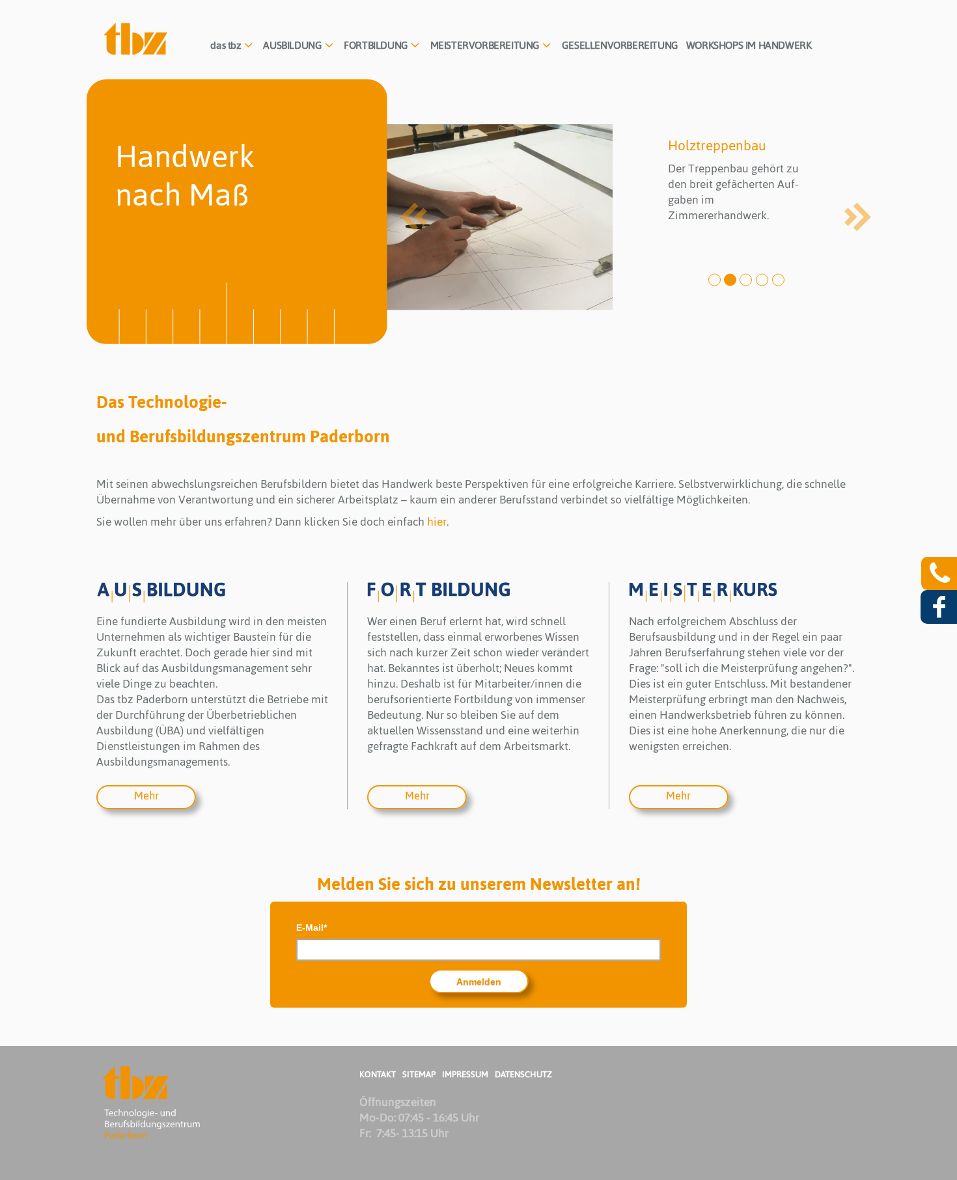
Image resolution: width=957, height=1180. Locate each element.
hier (437, 522)
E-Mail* (311, 927)
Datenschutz (523, 1074)
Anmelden (478, 981)
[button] (232, 45)
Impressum (465, 1074)
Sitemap (419, 1074)
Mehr (146, 795)
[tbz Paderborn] (136, 39)
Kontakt (377, 1074)
